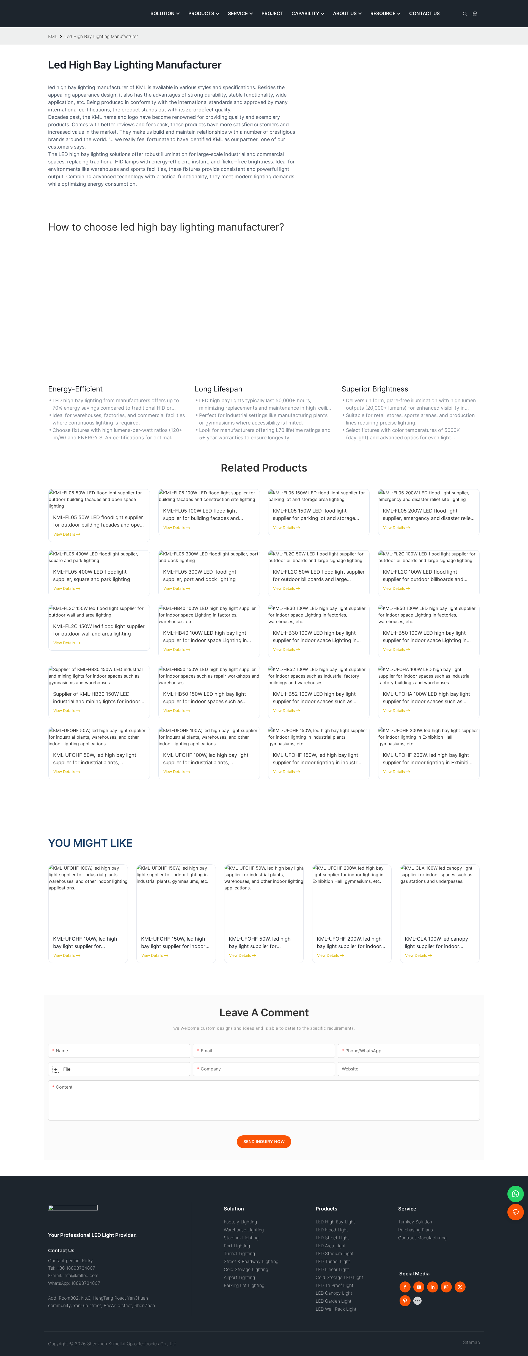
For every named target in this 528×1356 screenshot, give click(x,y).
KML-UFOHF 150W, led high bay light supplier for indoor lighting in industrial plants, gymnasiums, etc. (317, 759)
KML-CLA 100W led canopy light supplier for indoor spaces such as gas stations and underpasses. (437, 943)
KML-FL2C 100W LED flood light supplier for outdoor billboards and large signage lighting (423, 576)
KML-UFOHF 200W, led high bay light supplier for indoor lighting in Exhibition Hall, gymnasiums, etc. (428, 759)
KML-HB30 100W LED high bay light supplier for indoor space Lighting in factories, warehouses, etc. (315, 637)
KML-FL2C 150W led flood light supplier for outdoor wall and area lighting (99, 630)
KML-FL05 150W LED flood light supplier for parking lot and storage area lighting (314, 515)
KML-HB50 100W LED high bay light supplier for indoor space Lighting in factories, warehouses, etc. (425, 637)
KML (52, 36)
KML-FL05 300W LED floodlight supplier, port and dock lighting (200, 575)
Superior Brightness (375, 389)
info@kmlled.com (81, 1275)
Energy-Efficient (75, 389)
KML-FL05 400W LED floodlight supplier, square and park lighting (91, 575)
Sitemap (470, 1342)
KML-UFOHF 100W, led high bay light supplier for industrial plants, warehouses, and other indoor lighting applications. (207, 759)
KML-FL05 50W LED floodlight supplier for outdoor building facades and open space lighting (98, 521)
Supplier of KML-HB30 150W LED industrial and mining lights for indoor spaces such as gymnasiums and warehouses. (96, 698)
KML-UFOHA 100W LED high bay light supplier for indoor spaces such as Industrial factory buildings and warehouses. (426, 698)
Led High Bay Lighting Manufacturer (101, 36)
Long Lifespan (218, 389)
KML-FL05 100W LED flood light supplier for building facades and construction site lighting (201, 515)
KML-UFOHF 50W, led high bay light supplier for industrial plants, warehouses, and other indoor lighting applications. (97, 759)
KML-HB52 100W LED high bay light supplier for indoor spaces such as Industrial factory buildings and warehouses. (314, 698)
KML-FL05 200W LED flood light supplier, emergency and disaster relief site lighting (427, 515)
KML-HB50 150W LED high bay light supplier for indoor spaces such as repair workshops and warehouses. (204, 698)
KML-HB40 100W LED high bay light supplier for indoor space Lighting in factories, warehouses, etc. (205, 637)
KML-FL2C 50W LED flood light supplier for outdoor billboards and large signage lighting (319, 576)
